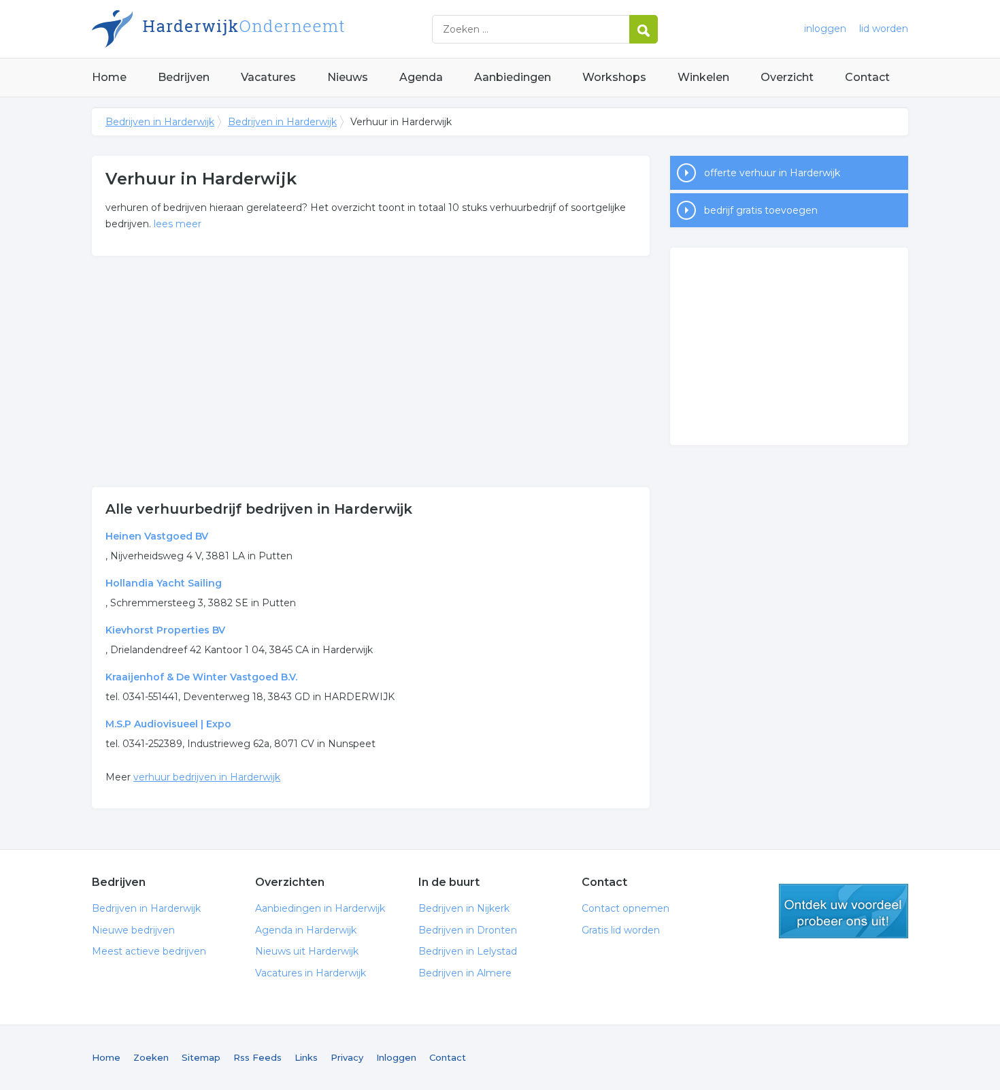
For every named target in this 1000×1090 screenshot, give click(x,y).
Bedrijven (184, 77)
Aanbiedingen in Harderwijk (320, 908)
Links (306, 1057)
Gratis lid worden (621, 930)
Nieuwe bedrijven (133, 930)
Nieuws (347, 77)
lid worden (883, 28)
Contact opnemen (625, 908)
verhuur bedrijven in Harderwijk (206, 777)
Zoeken (151, 1057)
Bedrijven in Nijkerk (464, 908)
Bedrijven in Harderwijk (262, 28)
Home (109, 77)
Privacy (347, 1057)
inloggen (825, 28)
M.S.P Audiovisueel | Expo (168, 724)
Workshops (614, 77)
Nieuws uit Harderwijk (307, 951)
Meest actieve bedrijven (149, 951)
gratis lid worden (843, 911)
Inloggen (396, 1057)
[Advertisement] (371, 371)
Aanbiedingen (512, 77)
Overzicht (787, 77)
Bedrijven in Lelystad (467, 951)
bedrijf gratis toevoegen (761, 210)
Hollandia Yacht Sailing (163, 583)
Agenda (421, 77)
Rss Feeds (257, 1057)
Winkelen (703, 77)
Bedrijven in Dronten (467, 930)
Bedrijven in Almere (465, 973)
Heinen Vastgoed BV (156, 536)
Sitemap (201, 1057)
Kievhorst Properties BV (165, 630)
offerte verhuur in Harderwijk (772, 173)
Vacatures (268, 77)
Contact (867, 77)
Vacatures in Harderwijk (310, 973)
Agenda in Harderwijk (305, 930)
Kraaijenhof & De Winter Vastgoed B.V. (201, 677)
